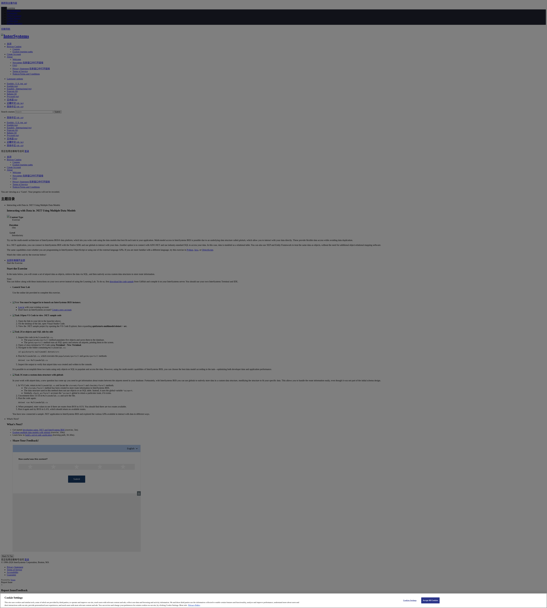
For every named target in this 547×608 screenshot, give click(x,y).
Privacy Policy (194, 605)
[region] (273, 600)
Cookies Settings (410, 600)
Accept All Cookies (430, 600)
